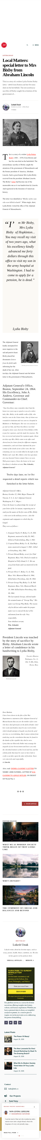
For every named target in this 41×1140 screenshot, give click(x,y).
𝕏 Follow (13, 110)
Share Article (31, 804)
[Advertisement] (20, 20)
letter (14, 182)
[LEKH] (4, 45)
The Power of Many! (21, 1036)
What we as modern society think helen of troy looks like (24, 1065)
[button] (27, 45)
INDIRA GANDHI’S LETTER (22, 768)
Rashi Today (13, 1101)
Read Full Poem (10, 1132)
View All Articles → (15, 960)
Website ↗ (30, 960)
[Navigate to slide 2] (19, 1135)
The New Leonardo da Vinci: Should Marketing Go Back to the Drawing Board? (25, 1051)
